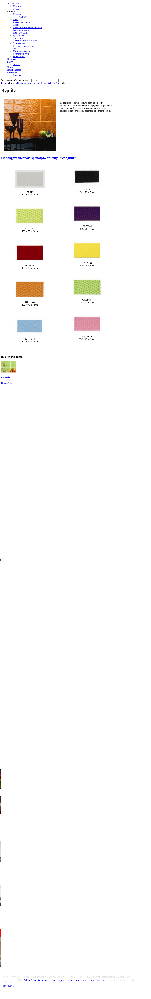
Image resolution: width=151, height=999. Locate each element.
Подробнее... (7, 383)
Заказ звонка (21, 80)
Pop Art (55, 83)
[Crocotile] (8, 372)
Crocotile (5, 377)
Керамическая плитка (28, 83)
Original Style (45, 83)
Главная (5, 83)
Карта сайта (8, 985)
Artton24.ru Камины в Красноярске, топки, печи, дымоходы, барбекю (64, 980)
